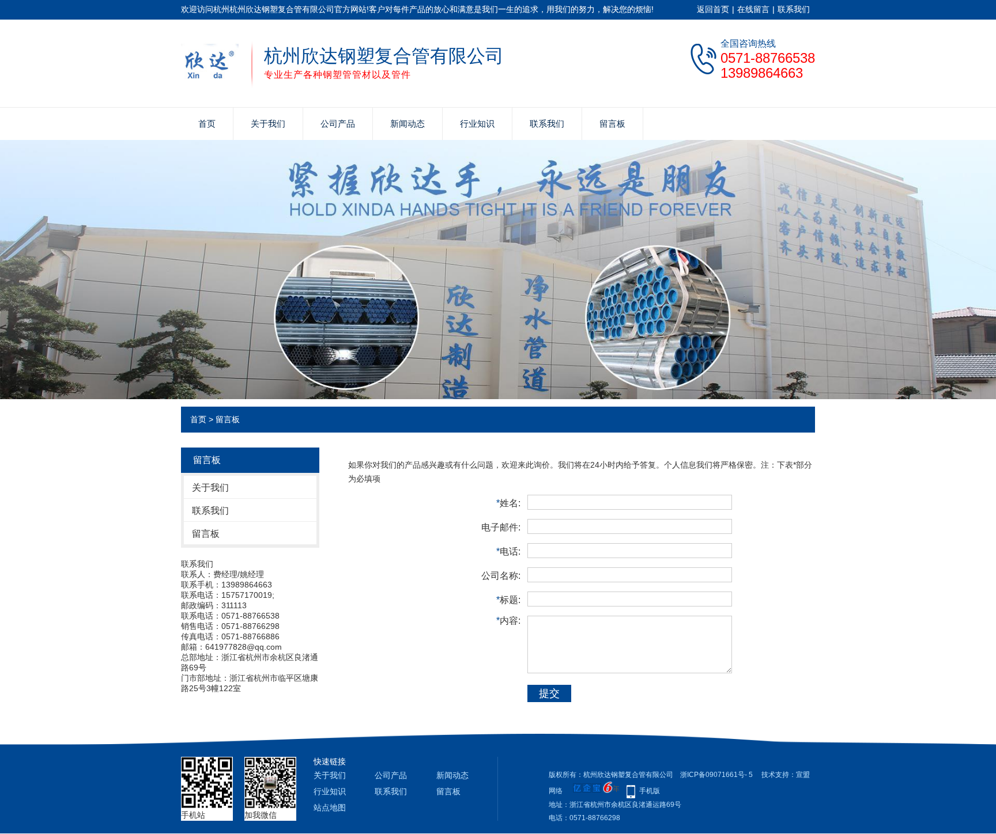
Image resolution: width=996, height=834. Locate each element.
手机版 (649, 791)
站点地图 (330, 807)
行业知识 (477, 123)
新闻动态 (407, 123)
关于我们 (268, 123)
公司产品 (337, 123)
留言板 (612, 123)
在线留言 (753, 9)
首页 (207, 123)
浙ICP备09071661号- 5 (716, 775)
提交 (549, 693)
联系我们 (794, 9)
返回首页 (713, 9)
